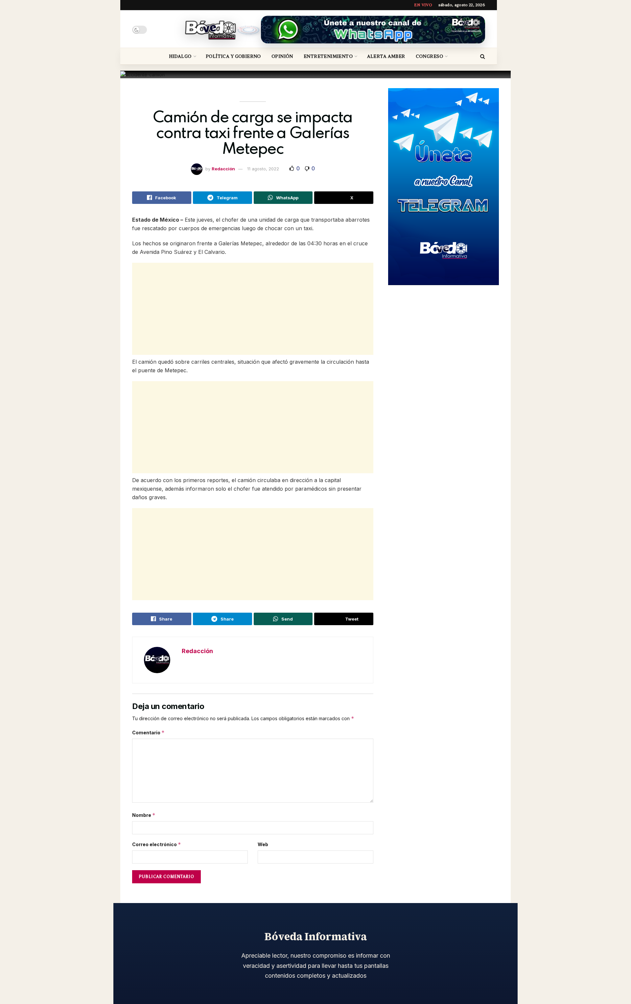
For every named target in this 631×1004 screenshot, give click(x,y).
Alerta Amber (386, 56)
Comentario (148, 732)
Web (263, 844)
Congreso (429, 56)
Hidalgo (180, 56)
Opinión (282, 56)
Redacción (223, 168)
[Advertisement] (252, 309)
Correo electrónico (156, 844)
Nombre (143, 815)
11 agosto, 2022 (263, 168)
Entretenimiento (328, 56)
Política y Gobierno (233, 56)
